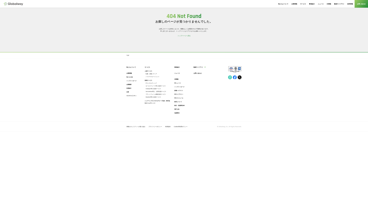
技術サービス (148, 80)
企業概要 (129, 84)
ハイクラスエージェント (152, 76)
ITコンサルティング (151, 83)
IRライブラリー (178, 94)
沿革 (128, 92)
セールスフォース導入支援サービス (156, 86)
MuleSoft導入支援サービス (153, 97)
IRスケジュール (178, 98)
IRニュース (177, 83)
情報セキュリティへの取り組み (136, 126)
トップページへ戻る (184, 36)
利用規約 (168, 126)
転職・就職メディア (151, 74)
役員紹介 (129, 88)
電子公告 (176, 109)
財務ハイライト (178, 90)
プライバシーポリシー (155, 126)
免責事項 (176, 113)
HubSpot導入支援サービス (153, 89)
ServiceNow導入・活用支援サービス (156, 91)
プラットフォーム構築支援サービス (156, 94)
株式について (178, 102)
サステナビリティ (131, 96)
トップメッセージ (131, 81)
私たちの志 (130, 77)
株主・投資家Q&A (179, 105)
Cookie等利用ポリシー (180, 126)
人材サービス (148, 71)
